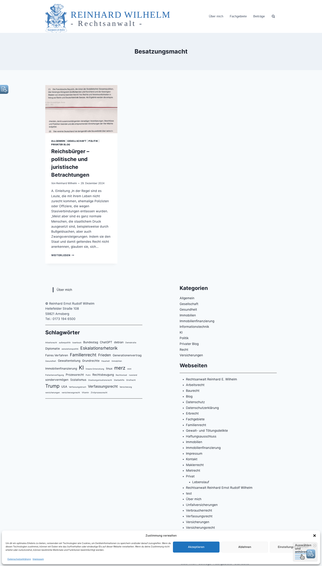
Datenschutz (195, 402)
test (189, 493)
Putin (88, 375)
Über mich (216, 16)
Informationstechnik (194, 327)
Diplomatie (52, 348)
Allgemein (58, 141)
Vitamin (85, 392)
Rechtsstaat (121, 375)
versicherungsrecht (71, 392)
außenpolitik (65, 342)
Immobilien (117, 361)
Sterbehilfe (119, 380)
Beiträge (259, 16)
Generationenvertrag (127, 355)
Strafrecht (131, 380)
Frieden (104, 355)
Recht (184, 349)
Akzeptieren (196, 547)
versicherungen (52, 392)
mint (129, 369)
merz (119, 368)
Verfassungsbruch (77, 387)
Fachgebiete (238, 16)
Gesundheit (50, 361)
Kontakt (191, 459)
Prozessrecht (75, 374)
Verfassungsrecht (103, 386)
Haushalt (105, 361)
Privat (190, 476)
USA (64, 386)
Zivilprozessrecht (99, 392)
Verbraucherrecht (199, 510)
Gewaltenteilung (69, 360)
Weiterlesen (62, 255)
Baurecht (192, 391)
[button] (314, 535)
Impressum (38, 559)
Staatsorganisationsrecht (100, 380)
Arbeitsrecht (51, 342)
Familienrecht (83, 354)
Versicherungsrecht (200, 527)
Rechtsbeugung (103, 374)
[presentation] (81, 109)
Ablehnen (244, 547)
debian (119, 342)
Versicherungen (191, 355)
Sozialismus (78, 379)
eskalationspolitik (70, 349)
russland (133, 375)
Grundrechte (91, 360)
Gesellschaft (76, 141)
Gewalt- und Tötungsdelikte (207, 430)
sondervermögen (56, 379)
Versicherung (126, 387)
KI (81, 367)
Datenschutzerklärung (19, 559)
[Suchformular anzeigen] (273, 16)
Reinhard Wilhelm (66, 183)
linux (109, 368)
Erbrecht (192, 413)
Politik (93, 141)
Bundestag (90, 342)
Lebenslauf (200, 482)
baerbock (76, 342)
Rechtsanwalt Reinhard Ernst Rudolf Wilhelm (219, 488)
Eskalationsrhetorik (99, 348)
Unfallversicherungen (202, 505)
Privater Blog (60, 144)
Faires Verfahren (56, 355)
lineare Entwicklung (95, 369)
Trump (52, 386)
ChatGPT (106, 342)
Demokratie (130, 342)
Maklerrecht (195, 465)
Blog (189, 396)
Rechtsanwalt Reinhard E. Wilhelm (211, 379)
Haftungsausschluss (201, 436)
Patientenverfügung (54, 375)
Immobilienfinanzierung (61, 368)
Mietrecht (193, 470)
